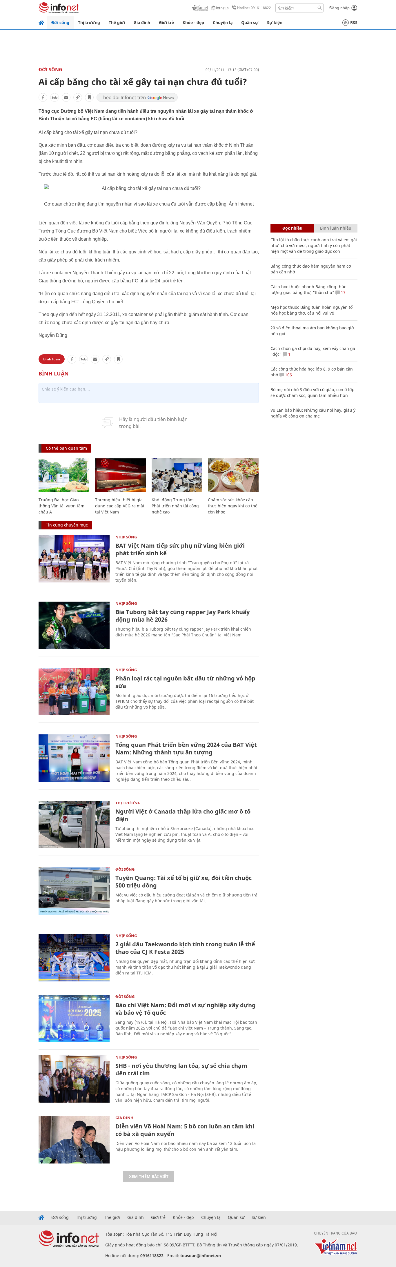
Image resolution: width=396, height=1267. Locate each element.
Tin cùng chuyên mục (67, 525)
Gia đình (142, 22)
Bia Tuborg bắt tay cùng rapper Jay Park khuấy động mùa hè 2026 (182, 615)
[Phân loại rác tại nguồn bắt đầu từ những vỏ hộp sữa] (74, 691)
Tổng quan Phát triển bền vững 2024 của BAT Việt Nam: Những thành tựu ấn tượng (186, 748)
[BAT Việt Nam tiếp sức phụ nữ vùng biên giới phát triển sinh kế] (74, 558)
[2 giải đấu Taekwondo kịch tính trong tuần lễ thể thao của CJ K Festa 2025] (74, 957)
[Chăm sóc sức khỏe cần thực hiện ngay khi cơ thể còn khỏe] (233, 475)
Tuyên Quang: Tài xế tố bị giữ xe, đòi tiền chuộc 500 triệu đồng (183, 881)
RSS (353, 22)
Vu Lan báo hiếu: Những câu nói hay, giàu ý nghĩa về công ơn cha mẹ (312, 413)
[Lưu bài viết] (89, 97)
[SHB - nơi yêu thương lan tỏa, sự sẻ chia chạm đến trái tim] (74, 1079)
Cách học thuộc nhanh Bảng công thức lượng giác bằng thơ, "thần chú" (308, 289)
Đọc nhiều (292, 228)
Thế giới (117, 22)
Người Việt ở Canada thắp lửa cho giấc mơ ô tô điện (182, 815)
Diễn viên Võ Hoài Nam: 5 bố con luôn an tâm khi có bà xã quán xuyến (184, 1130)
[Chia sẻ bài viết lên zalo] (54, 97)
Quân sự (249, 22)
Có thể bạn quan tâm (66, 448)
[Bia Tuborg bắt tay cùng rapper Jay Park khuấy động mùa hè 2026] (74, 625)
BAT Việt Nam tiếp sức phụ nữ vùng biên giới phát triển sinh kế (180, 549)
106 (288, 374)
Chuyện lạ (222, 22)
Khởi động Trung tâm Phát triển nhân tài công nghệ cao (175, 506)
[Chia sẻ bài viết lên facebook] (43, 97)
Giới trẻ (166, 22)
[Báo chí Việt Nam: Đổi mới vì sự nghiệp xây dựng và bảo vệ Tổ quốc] (74, 1018)
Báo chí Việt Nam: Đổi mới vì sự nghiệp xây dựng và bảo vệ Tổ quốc (185, 1008)
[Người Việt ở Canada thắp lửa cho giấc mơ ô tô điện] (74, 824)
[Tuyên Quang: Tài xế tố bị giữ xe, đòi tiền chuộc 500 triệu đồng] (74, 891)
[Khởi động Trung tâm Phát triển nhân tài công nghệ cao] (177, 475)
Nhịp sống (126, 537)
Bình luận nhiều (335, 228)
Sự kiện (274, 22)
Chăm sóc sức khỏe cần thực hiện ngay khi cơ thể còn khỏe (232, 506)
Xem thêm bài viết (148, 1176)
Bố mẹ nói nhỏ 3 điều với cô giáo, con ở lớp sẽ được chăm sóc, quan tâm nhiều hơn (312, 392)
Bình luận (51, 359)
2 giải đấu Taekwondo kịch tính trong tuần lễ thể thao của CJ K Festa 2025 (185, 948)
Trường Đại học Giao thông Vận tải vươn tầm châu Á (61, 506)
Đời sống (60, 22)
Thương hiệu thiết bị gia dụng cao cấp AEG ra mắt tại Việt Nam (119, 506)
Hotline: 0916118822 (254, 7)
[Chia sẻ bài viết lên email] (66, 97)
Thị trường (89, 22)
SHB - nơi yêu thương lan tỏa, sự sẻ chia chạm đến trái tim (181, 1069)
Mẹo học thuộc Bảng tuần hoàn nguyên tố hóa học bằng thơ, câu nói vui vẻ (311, 310)
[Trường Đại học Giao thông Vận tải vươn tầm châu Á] (64, 475)
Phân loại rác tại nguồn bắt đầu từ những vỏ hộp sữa (185, 682)
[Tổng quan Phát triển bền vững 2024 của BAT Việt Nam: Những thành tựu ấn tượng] (74, 758)
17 (343, 292)
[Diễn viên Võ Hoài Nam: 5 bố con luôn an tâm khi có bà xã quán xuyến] (74, 1139)
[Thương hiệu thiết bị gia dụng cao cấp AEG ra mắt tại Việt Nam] (120, 475)
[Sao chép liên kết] (77, 97)
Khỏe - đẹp (193, 22)
